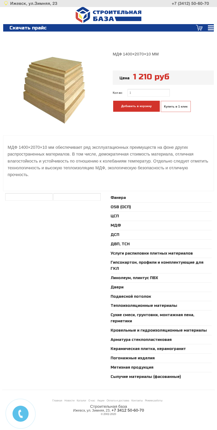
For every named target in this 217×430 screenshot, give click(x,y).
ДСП (115, 234)
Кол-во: (118, 92)
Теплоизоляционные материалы (144, 305)
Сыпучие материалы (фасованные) (146, 376)
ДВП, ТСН (120, 244)
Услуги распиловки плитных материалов (152, 253)
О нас (91, 400)
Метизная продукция (132, 367)
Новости (69, 400)
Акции (100, 400)
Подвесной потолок (131, 296)
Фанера (118, 197)
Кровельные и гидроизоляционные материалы (159, 330)
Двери (117, 287)
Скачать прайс (28, 28)
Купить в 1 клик (176, 106)
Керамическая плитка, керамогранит (148, 348)
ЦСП (115, 216)
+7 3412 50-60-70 (127, 410)
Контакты (137, 400)
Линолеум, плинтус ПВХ (134, 278)
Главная (57, 400)
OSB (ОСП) (121, 207)
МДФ (116, 225)
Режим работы (154, 400)
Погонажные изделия (133, 358)
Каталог (81, 400)
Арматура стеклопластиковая (141, 339)
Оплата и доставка (118, 400)
